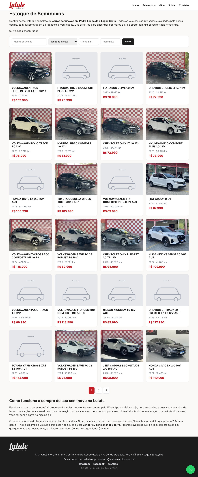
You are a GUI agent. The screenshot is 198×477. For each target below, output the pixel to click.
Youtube (113, 463)
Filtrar (128, 41)
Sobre (171, 5)
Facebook (99, 463)
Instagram (84, 463)
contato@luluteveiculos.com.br (116, 459)
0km (162, 5)
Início (135, 5)
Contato (184, 5)
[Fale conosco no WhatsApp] (190, 469)
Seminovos (149, 5)
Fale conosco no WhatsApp (80, 459)
